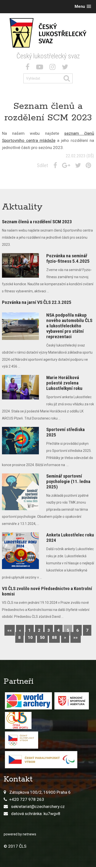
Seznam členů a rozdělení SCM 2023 (37, 221)
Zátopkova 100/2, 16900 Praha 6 (40, 792)
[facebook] (28, 67)
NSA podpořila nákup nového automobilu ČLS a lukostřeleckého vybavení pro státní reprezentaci (69, 325)
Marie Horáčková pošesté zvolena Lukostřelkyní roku (64, 383)
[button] (83, 6)
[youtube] (40, 67)
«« (9, 630)
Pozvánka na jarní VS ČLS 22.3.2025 (36, 302)
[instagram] (53, 67)
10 (30, 637)
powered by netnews (20, 834)
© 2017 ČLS (15, 846)
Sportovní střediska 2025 (65, 432)
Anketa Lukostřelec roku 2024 (70, 537)
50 (42, 637)
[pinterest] (89, 165)
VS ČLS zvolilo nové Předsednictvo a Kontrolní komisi (47, 591)
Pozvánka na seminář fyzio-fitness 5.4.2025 (68, 258)
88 (54, 637)
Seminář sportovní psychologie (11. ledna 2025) (68, 481)
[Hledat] (68, 78)
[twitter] (66, 67)
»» (75, 637)
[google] (67, 165)
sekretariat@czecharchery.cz (38, 806)
